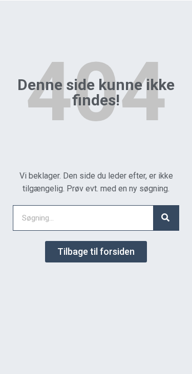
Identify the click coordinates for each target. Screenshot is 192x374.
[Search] (166, 218)
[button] (96, 251)
